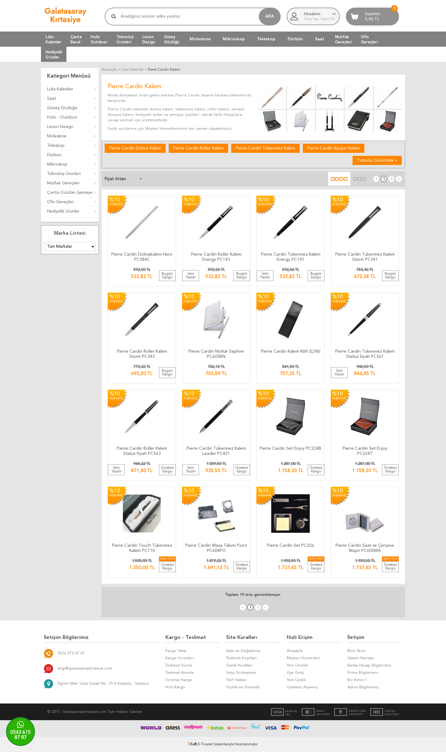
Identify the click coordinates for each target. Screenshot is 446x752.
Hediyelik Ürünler (63, 211)
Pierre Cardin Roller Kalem (198, 148)
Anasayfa (295, 651)
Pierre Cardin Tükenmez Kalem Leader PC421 (216, 451)
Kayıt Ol (327, 19)
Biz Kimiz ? (357, 680)
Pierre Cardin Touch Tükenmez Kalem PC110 (142, 548)
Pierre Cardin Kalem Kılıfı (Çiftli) (290, 351)
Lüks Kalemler (60, 89)
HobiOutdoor (99, 39)
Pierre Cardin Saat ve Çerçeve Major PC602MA (365, 548)
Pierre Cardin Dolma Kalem (135, 148)
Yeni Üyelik (296, 680)
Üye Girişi (295, 673)
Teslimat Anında (179, 673)
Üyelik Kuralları (239, 665)
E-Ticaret (205, 744)
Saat (319, 39)
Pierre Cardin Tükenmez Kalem (265, 148)
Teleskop (266, 39)
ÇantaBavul (76, 39)
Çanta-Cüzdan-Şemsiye (70, 192)
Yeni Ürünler (298, 665)
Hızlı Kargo (175, 687)
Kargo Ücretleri (179, 658)
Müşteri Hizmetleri (303, 658)
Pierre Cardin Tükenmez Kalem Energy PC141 (290, 257)
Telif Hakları (236, 680)
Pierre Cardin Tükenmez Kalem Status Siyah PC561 (365, 354)
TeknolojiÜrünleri (125, 39)
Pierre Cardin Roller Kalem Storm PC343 (142, 354)
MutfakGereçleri (343, 39)
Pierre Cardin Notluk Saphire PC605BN (216, 354)
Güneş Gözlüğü (62, 108)
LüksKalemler (54, 39)
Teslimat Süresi (178, 665)
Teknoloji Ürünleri (64, 174)
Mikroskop (234, 39)
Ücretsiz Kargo (178, 680)
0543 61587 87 (20, 735)
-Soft (193, 744)
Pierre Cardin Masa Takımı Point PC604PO (216, 548)
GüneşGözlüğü (171, 39)
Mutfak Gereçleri (63, 183)
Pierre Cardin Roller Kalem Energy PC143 (216, 257)
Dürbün (295, 39)
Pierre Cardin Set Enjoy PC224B (290, 448)
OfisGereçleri (369, 39)
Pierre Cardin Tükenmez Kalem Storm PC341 (365, 257)
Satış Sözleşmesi (241, 673)
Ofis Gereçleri (60, 202)
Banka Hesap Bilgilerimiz (369, 665)
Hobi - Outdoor (62, 117)
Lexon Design (60, 127)
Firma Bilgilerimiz (362, 673)
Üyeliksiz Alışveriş (302, 687)
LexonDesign (148, 39)
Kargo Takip (176, 651)
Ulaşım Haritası (360, 658)
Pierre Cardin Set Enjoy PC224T (365, 451)
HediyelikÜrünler (54, 54)
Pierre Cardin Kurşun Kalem (333, 148)
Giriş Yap (311, 19)
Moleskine (200, 39)
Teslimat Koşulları (241, 658)
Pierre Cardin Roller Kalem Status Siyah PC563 (142, 451)
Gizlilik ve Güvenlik (242, 687)
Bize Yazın (356, 651)
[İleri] (399, 179)
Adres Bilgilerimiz (363, 687)
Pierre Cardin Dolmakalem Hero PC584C (141, 257)
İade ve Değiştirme (243, 651)
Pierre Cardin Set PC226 (290, 545)
